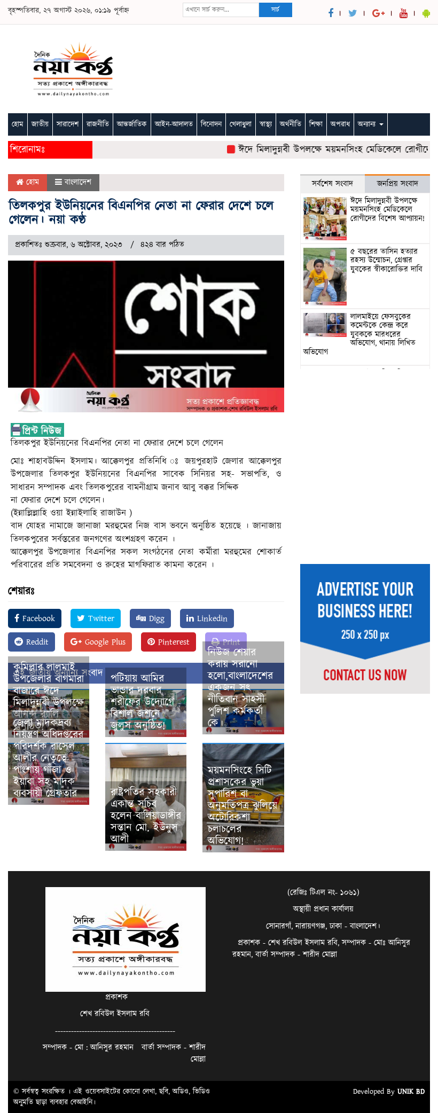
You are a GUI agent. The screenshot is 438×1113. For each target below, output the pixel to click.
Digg (155, 618)
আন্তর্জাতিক (132, 124)
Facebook (37, 618)
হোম (18, 124)
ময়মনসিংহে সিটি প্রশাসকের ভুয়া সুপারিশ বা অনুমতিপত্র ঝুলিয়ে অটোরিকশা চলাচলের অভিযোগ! (242, 806)
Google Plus (104, 642)
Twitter (99, 618)
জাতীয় (40, 124)
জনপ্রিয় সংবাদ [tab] (397, 184)
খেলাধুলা (241, 124)
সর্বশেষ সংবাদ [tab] (332, 184)
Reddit (36, 642)
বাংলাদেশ (78, 182)
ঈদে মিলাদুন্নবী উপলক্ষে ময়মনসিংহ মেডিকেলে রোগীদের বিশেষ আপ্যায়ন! (387, 209)
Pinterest (172, 642)
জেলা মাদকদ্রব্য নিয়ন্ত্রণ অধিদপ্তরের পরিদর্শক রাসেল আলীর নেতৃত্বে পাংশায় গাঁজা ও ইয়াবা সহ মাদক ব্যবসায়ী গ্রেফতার (48, 758)
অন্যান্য (368, 124)
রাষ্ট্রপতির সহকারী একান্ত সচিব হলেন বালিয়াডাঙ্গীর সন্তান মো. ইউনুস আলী (146, 816)
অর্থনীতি (290, 124)
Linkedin (211, 618)
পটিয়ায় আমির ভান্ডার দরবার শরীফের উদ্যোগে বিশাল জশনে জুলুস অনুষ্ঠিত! (142, 702)
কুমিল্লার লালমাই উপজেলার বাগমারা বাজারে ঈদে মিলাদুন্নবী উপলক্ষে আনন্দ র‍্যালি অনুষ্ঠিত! (48, 697)
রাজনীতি (98, 124)
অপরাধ (340, 124)
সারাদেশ (68, 124)
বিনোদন (211, 124)
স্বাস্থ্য (266, 124)
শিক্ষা (316, 124)
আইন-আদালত (174, 124)
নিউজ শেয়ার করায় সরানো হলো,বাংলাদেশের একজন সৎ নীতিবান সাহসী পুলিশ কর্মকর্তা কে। (240, 688)
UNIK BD (411, 1091)
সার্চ (275, 9)
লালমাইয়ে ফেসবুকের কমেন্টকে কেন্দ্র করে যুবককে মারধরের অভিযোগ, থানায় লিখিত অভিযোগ (359, 334)
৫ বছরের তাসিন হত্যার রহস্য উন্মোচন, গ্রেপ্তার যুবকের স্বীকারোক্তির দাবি (386, 260)
